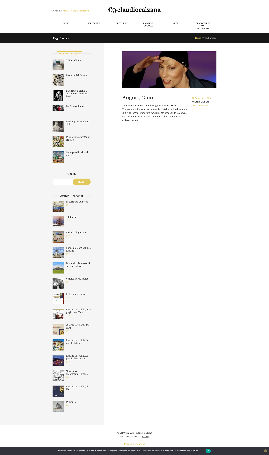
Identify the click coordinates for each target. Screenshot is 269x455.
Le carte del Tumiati (77, 75)
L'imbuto (71, 402)
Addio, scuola (73, 60)
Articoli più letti (70, 54)
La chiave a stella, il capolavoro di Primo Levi (77, 94)
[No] (265, 450)
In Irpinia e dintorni (77, 294)
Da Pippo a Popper (76, 106)
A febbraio (71, 217)
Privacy (145, 437)
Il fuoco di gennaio (76, 232)
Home (198, 38)
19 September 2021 (202, 98)
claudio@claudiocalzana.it (76, 11)
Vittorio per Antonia (77, 279)
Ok (208, 451)
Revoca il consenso (134, 444)
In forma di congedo (77, 202)
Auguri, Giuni (138, 98)
